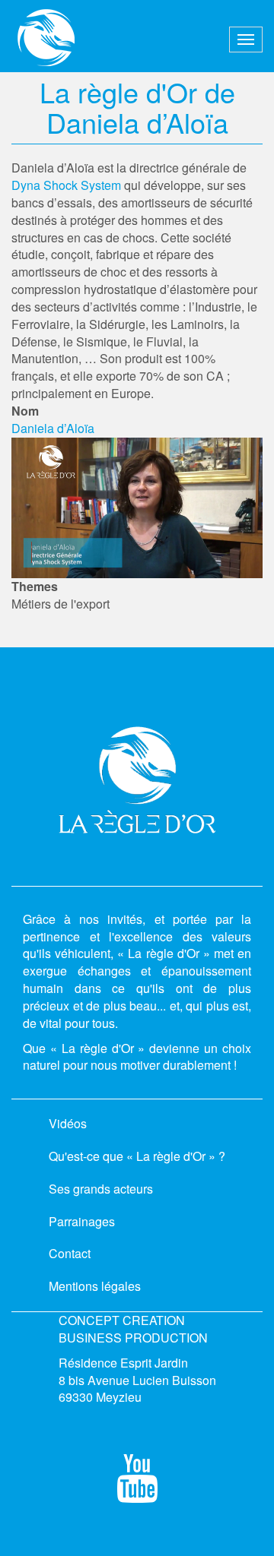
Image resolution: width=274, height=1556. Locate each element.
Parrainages (82, 1221)
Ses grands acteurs (101, 1188)
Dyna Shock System (66, 185)
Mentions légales (95, 1286)
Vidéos (68, 1123)
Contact (70, 1253)
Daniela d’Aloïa (52, 428)
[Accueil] (46, 37)
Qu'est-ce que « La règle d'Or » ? (137, 1156)
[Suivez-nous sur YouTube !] (137, 1491)
